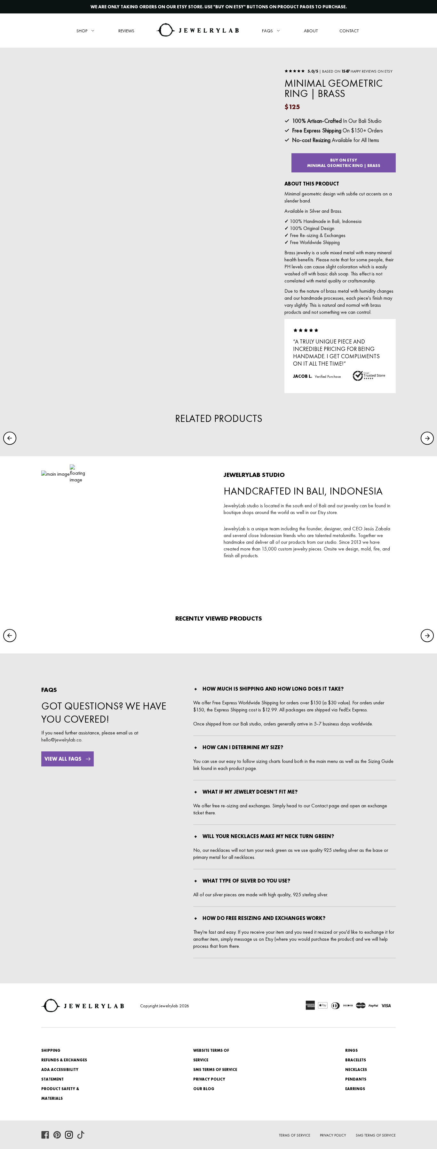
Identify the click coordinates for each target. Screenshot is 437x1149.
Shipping (50, 1050)
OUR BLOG (203, 1088)
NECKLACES (356, 1069)
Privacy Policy (209, 1079)
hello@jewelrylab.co (61, 739)
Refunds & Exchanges (64, 1060)
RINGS (351, 1050)
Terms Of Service (294, 1135)
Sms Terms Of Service (376, 1135)
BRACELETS (355, 1060)
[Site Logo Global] (197, 30)
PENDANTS (355, 1079)
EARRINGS (355, 1088)
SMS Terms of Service (215, 1069)
